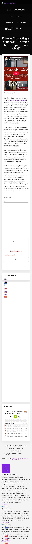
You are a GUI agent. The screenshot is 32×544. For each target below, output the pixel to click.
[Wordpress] (15, 259)
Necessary (5, 507)
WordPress (14, 459)
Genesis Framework (24, 458)
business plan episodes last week (16, 100)
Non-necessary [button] (6, 522)
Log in (19, 459)
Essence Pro (15, 458)
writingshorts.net (10, 255)
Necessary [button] (4, 504)
